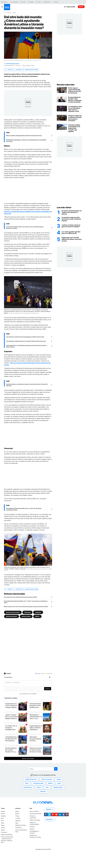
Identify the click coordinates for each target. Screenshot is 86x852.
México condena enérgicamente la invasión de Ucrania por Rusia (24, 135)
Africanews (18, 827)
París (47, 787)
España (59, 779)
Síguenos (17, 820)
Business (3, 816)
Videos (3, 830)
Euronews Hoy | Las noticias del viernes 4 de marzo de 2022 (20, 597)
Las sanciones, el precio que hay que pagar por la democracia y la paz (25, 337)
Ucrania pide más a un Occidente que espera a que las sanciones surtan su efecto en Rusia (26, 346)
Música (50, 783)
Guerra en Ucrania (46, 779)
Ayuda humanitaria (11, 616)
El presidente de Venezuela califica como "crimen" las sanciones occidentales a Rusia (23, 509)
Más (31, 808)
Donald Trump (28, 787)
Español (5, 2)
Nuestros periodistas (6, 834)
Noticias (9, 12)
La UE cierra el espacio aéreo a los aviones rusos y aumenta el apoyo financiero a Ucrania (25, 227)
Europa (3, 811)
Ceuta (59, 783)
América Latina (26, 616)
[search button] (53, 2)
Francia (39, 787)
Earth (2, 818)
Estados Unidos (58, 787)
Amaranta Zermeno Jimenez (12, 63)
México (37, 616)
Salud (2, 823)
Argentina (38, 612)
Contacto (32, 826)
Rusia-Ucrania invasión (13, 612)
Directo (81, 6)
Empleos (32, 829)
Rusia (26, 783)
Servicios (17, 808)
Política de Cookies (35, 820)
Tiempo (17, 816)
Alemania (43, 791)
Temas (3, 808)
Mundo (14, 12)
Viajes (2, 825)
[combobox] (62, 2)
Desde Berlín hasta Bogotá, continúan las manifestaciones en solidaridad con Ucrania (26, 140)
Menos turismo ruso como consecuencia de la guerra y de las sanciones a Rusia (26, 606)
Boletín (17, 813)
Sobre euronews (34, 811)
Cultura (3, 827)
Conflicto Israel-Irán (31, 779)
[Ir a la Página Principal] (7, 7)
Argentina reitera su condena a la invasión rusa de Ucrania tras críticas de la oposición (27, 384)
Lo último (17, 818)
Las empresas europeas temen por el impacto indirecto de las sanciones (26, 341)
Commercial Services (35, 813)
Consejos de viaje (38, 783)
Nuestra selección (65, 84)
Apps (16, 823)
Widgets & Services (20, 825)
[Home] (4, 12)
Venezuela (27, 612)
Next (2, 820)
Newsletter (49, 819)
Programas (4, 832)
